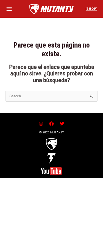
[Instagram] (41, 123)
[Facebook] (51, 123)
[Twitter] (62, 123)
